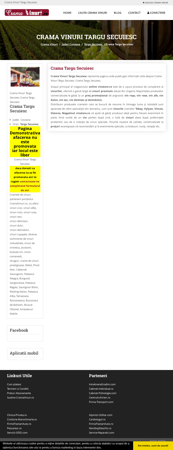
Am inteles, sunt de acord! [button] (153, 445)
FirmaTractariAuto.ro (101, 423)
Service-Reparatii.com (101, 432)
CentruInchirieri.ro (99, 397)
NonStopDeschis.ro (100, 428)
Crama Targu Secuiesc (72, 68)
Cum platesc (14, 384)
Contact (134, 13)
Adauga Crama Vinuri (156, 2)
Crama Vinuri (49, 44)
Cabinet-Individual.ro (101, 388)
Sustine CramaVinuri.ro (20, 397)
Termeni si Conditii (18, 388)
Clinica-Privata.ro (17, 415)
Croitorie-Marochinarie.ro (22, 419)
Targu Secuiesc (93, 44)
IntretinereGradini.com (102, 384)
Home (67, 13)
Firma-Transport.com (101, 402)
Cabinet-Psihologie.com (102, 393)
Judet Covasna (71, 44)
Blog (117, 13)
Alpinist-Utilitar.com (100, 415)
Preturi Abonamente (19, 393)
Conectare (157, 13)
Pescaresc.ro (14, 428)
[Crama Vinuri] (27, 12)
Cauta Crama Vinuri (92, 13)
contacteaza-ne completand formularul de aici (25, 186)
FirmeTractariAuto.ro (19, 423)
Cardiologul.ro (97, 419)
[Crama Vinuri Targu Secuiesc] (25, 77)
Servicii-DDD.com (17, 432)
